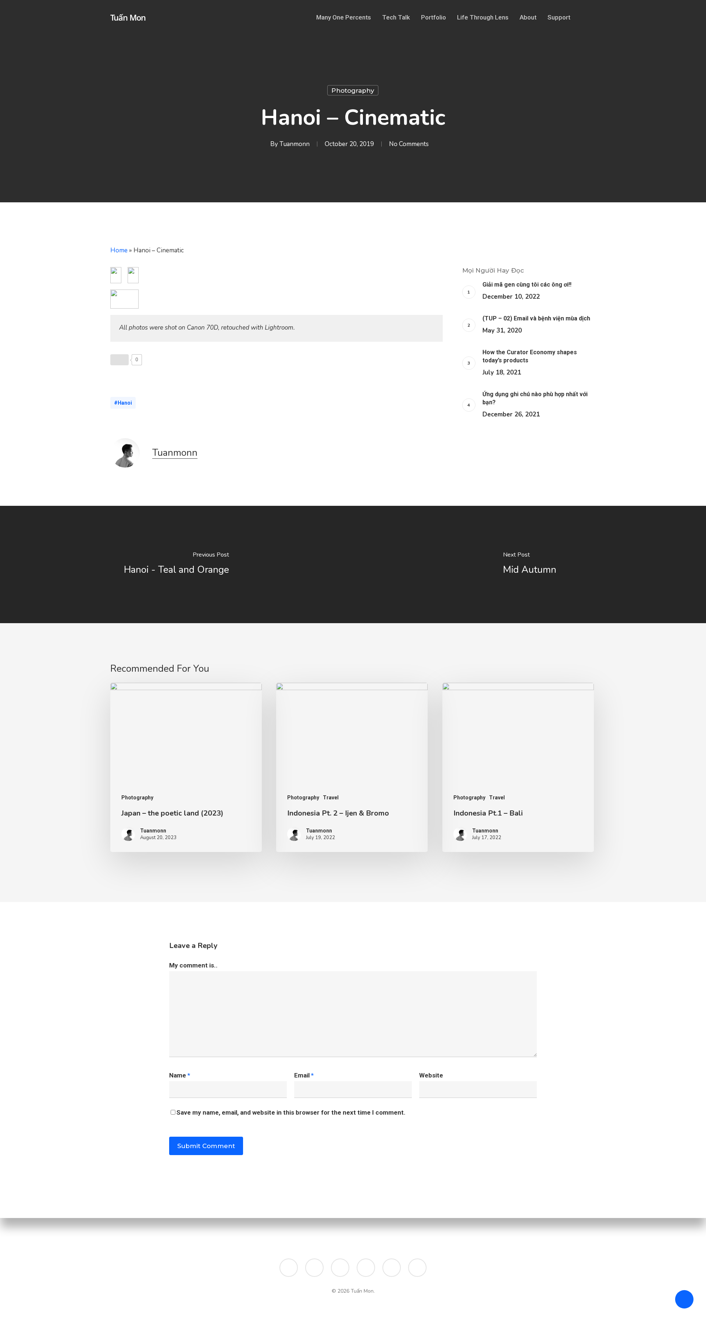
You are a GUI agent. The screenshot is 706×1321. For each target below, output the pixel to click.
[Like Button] (119, 359)
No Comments (409, 144)
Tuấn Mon (128, 17)
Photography (352, 90)
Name (179, 1075)
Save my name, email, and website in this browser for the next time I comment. (291, 1112)
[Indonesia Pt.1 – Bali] (518, 767)
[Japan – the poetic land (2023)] (186, 767)
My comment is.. (193, 965)
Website (431, 1075)
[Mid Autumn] (529, 564)
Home (119, 250)
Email (304, 1075)
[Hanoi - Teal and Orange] (176, 564)
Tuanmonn (294, 144)
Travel (331, 797)
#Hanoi (123, 403)
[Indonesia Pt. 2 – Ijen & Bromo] (352, 767)
